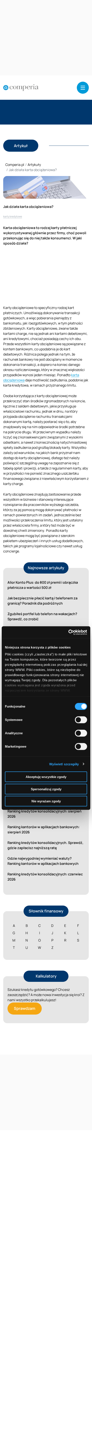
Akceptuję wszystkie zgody (46, 777)
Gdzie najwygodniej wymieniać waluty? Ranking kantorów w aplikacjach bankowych (43, 861)
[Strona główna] (21, 87)
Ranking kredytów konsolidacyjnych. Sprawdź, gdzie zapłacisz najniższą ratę (45, 845)
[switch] (81, 719)
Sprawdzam (24, 1008)
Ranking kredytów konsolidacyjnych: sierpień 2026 (44, 814)
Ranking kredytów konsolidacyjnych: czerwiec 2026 (45, 877)
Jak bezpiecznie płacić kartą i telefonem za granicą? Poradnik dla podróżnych (42, 601)
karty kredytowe (12, 216)
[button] (83, 88)
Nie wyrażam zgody (46, 801)
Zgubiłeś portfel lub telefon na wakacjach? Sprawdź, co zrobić (42, 616)
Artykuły (34, 164)
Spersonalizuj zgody (46, 789)
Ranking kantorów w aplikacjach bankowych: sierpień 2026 (43, 829)
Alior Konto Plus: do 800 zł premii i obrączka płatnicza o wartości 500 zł (42, 585)
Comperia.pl (14, 164)
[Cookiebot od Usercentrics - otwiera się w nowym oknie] (68, 632)
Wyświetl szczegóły (64, 764)
